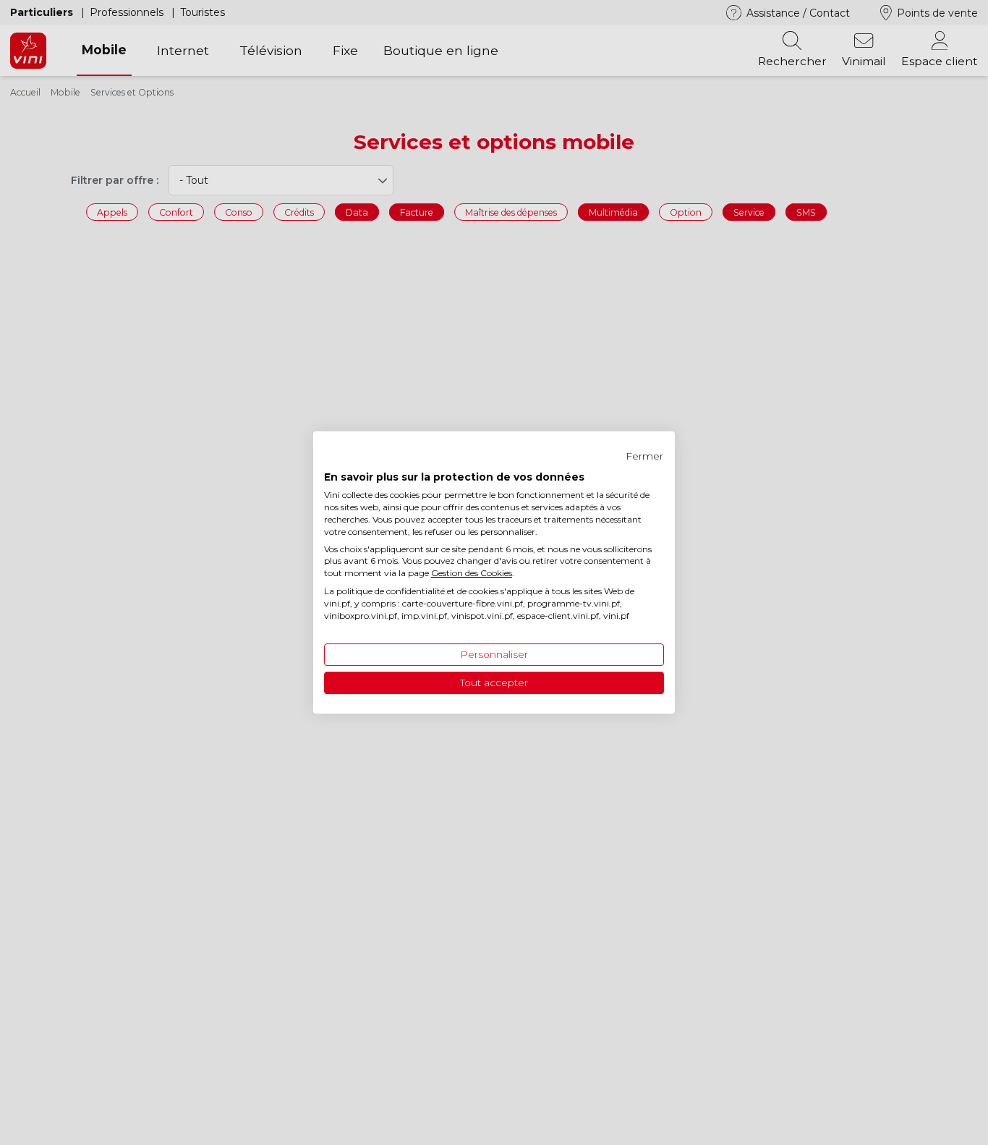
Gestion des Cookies (471, 572)
